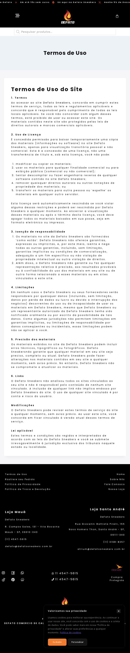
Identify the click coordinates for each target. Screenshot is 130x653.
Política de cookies (70, 632)
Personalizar (77, 642)
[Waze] (22, 579)
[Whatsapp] (22, 573)
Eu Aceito (57, 642)
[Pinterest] (13, 579)
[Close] (119, 611)
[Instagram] (3, 573)
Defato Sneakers (56, 102)
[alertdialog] (65, 2)
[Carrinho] (117, 16)
